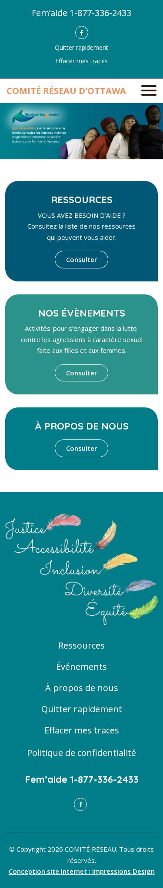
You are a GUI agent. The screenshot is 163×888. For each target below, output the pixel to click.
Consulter (81, 259)
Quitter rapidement (81, 47)
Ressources (81, 645)
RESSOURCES (82, 200)
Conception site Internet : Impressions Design (82, 871)
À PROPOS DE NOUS (82, 426)
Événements (81, 666)
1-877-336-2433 (100, 13)
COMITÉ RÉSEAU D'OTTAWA (66, 91)
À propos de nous (81, 688)
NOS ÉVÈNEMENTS (81, 313)
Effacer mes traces (81, 61)
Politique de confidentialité (81, 753)
